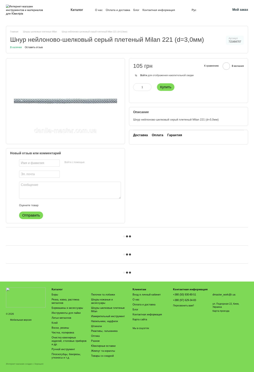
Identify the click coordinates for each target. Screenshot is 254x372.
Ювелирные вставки (103, 345)
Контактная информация (158, 10)
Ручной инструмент (63, 349)
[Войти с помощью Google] (95, 162)
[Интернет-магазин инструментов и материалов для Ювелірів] (26, 297)
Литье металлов (61, 317)
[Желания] (217, 10)
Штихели (96, 326)
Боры (55, 294)
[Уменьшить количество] (136, 87)
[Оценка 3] (58, 205)
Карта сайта (140, 319)
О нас (99, 10)
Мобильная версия (21, 320)
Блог (136, 10)
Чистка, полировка (63, 332)
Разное (95, 340)
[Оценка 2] (51, 205)
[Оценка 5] (70, 205)
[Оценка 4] (64, 205)
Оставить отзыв (34, 47)
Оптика (95, 335)
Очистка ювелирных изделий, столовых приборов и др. (69, 341)
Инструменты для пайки (66, 312)
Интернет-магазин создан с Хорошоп (24, 364)
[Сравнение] (207, 10)
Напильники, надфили (104, 321)
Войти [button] (143, 75)
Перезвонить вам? (183, 305)
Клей (55, 322)
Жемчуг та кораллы (103, 350)
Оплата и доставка (118, 10)
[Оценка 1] (45, 205)
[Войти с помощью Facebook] (89, 162)
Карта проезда (221, 311)
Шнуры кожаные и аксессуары (102, 301)
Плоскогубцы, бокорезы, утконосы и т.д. (66, 356)
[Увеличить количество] (148, 87)
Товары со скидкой (102, 355)
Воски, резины (60, 327)
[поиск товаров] (182, 10)
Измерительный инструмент (108, 316)
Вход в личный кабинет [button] (147, 294)
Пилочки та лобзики (103, 294)
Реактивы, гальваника (104, 330)
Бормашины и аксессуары (67, 307)
